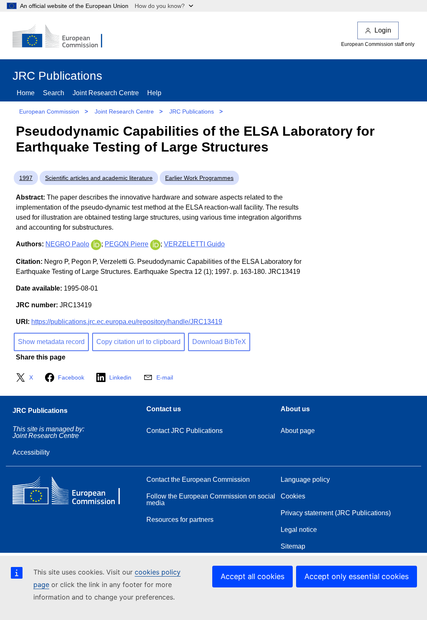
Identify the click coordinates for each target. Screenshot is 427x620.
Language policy (305, 479)
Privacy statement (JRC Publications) (336, 512)
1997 (26, 178)
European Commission (49, 111)
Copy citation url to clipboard (138, 341)
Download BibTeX (219, 341)
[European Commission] (63, 36)
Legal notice (299, 529)
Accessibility (31, 452)
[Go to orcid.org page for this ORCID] (96, 244)
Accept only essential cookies (356, 576)
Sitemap (293, 546)
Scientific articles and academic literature (99, 178)
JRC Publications (191, 111)
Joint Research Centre (106, 92)
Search (53, 92)
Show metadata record (51, 341)
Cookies (293, 496)
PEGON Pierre (126, 244)
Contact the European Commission (198, 479)
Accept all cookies (252, 576)
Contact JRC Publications (184, 430)
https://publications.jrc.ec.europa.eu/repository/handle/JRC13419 (126, 321)
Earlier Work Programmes (199, 178)
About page (298, 430)
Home (26, 92)
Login (382, 30)
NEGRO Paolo (67, 244)
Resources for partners (180, 519)
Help (154, 92)
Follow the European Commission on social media (210, 499)
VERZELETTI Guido (194, 244)
